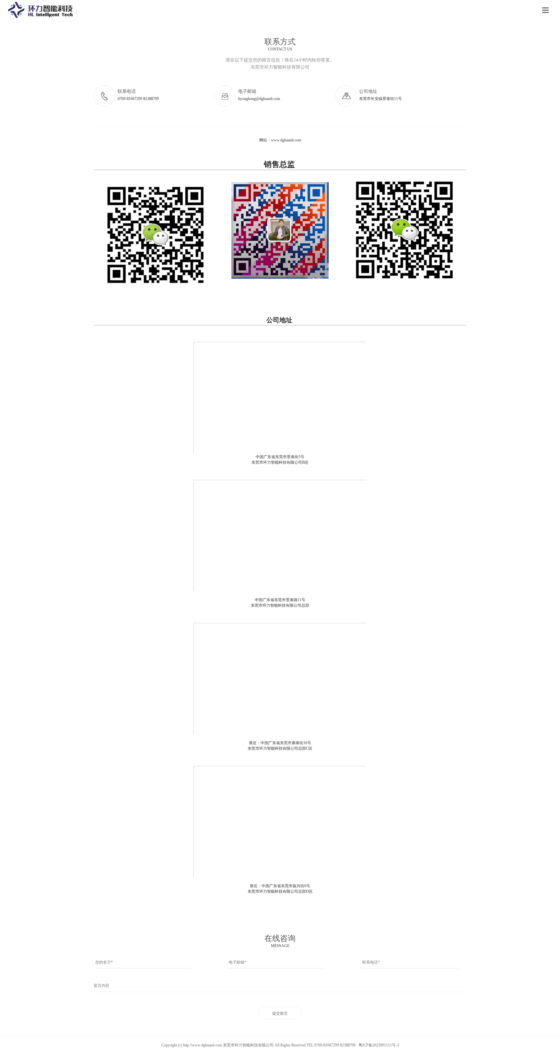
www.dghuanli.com (286, 140)
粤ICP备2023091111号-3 (378, 1045)
